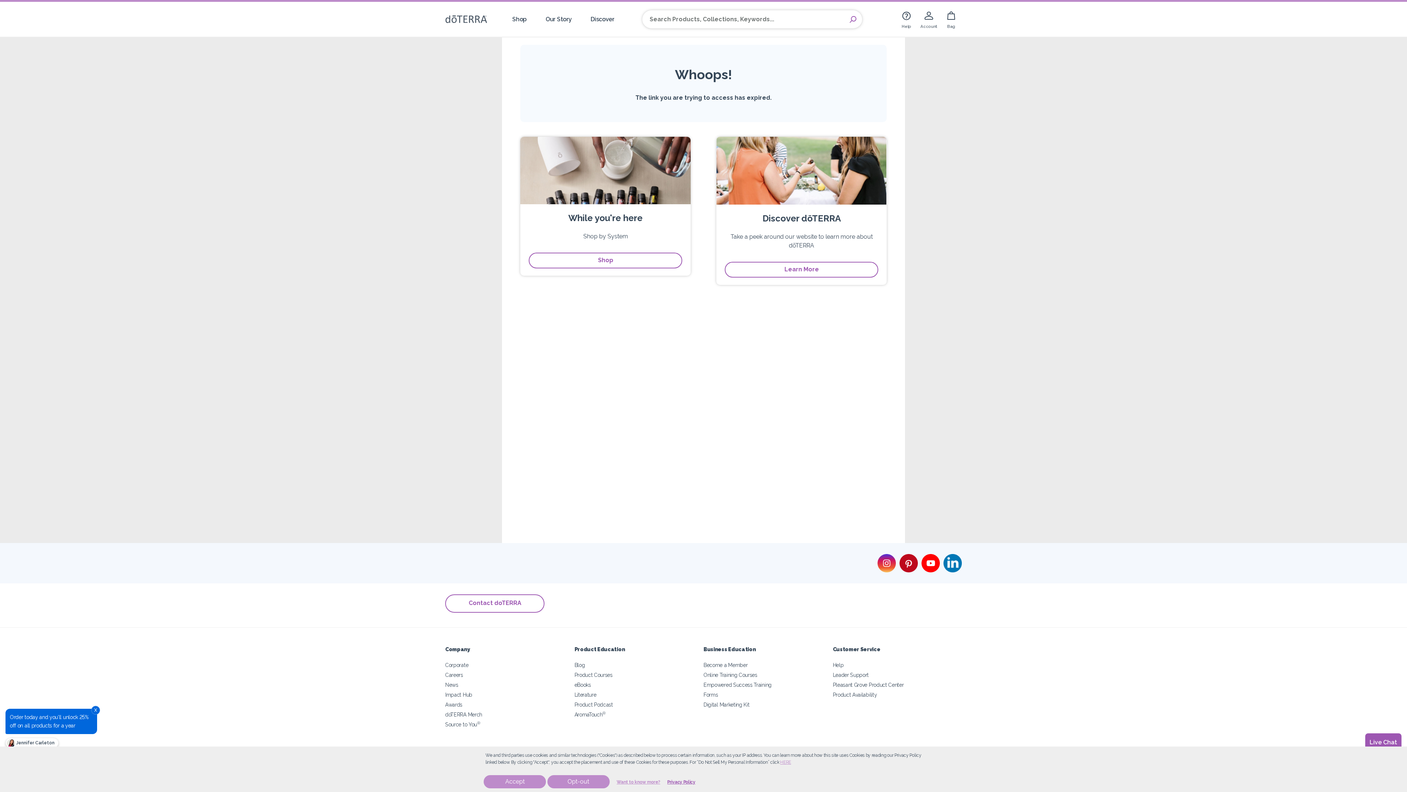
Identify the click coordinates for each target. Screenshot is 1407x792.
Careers (454, 675)
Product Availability (855, 695)
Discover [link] (602, 19)
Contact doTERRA (495, 603)
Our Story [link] (559, 19)
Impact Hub (458, 695)
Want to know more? (638, 782)
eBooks (583, 685)
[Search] (853, 19)
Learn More (801, 269)
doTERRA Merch (463, 714)
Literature (586, 695)
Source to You (462, 724)
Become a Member (725, 665)
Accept (515, 781)
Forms (711, 695)
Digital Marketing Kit (727, 704)
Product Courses (594, 675)
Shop (605, 260)
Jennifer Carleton (35, 742)
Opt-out (578, 781)
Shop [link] (519, 19)
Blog (580, 665)
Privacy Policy (681, 782)
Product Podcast (594, 704)
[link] (906, 19)
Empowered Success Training (738, 685)
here (785, 762)
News (451, 685)
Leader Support (851, 675)
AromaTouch (590, 714)
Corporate (456, 665)
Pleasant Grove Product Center (868, 685)
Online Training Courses (730, 675)
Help (838, 665)
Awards (453, 704)
